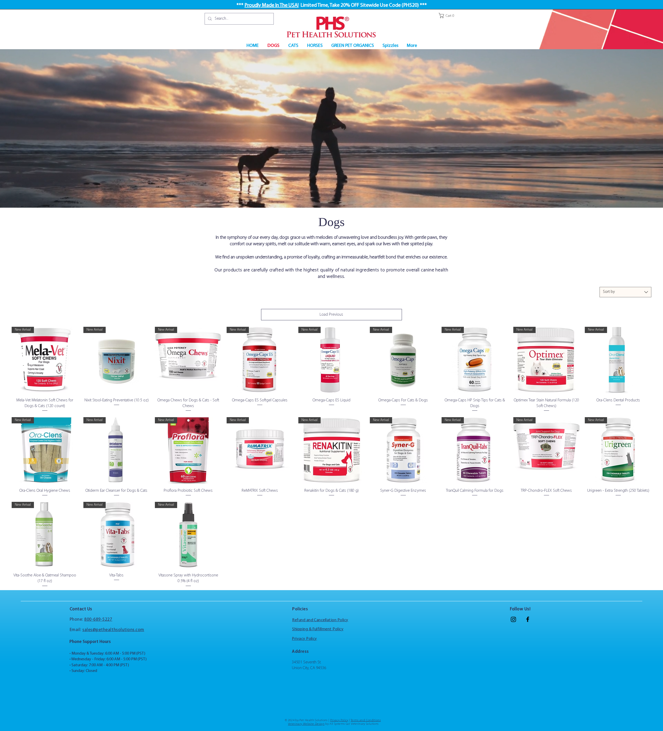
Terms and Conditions (366, 720)
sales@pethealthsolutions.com (113, 630)
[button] (448, 15)
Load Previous (331, 315)
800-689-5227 (98, 619)
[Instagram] (513, 619)
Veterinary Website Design (306, 724)
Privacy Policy (339, 720)
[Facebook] (527, 619)
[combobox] (625, 292)
